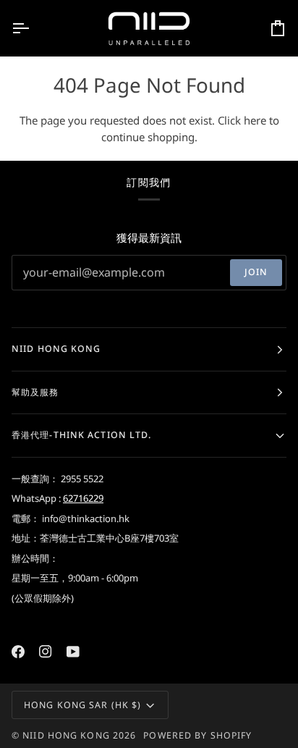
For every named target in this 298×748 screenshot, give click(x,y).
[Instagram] (45, 651)
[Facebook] (18, 651)
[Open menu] (33, 28)
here (255, 120)
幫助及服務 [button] (35, 392)
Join (256, 272)
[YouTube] (73, 651)
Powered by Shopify (197, 735)
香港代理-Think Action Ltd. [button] (81, 435)
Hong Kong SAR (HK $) (82, 705)
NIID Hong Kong (66, 735)
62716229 (83, 498)
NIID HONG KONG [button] (56, 349)
